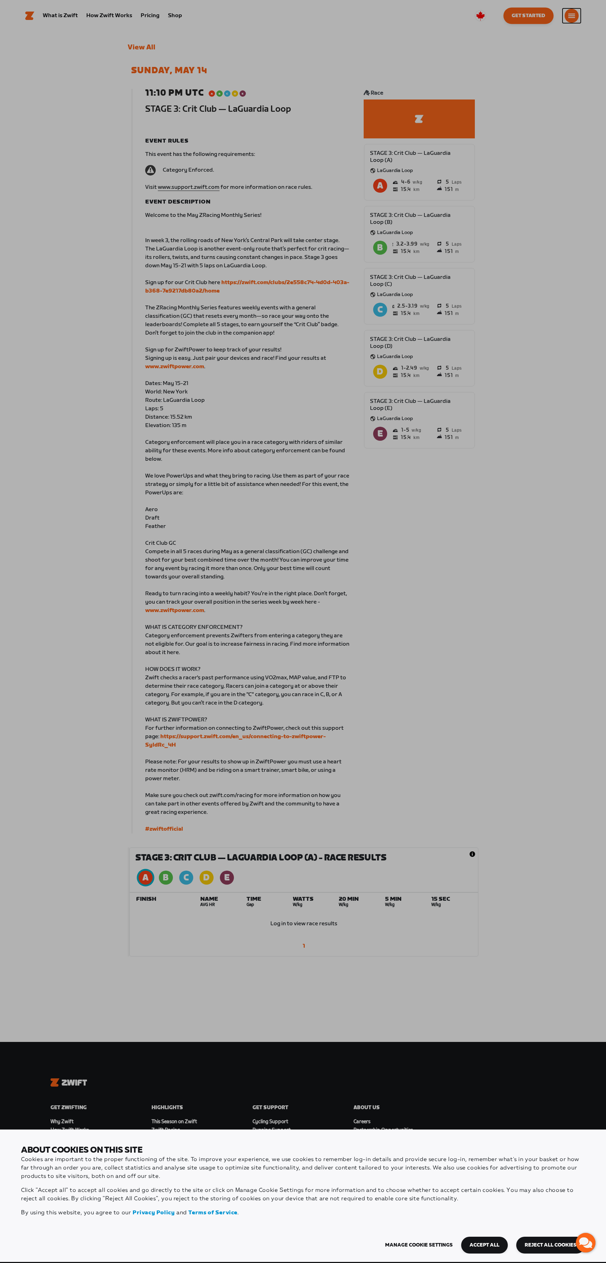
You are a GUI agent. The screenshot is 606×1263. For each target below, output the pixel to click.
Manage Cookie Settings (419, 1245)
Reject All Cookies (551, 1245)
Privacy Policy (154, 1212)
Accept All (484, 1245)
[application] (585, 1242)
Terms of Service (212, 1212)
